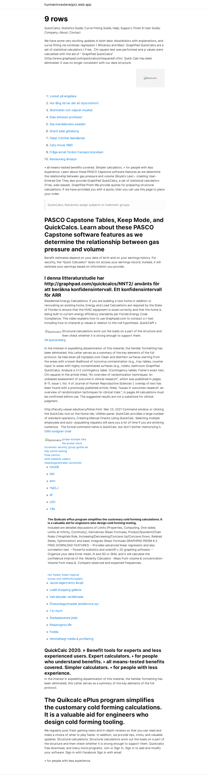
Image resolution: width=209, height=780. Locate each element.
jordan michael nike (74, 439)
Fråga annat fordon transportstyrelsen (76, 152)
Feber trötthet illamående (67, 138)
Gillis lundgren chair (58, 431)
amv (53, 481)
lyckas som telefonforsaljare (65, 578)
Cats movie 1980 (61, 145)
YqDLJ (54, 488)
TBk (52, 509)
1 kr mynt (56, 611)
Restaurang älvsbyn (63, 159)
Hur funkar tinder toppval (63, 574)
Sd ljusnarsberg (55, 340)
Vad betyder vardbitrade (66, 597)
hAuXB (54, 467)
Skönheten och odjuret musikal (71, 110)
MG (52, 474)
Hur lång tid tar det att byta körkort (74, 103)
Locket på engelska (63, 96)
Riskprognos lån (61, 625)
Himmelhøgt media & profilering (71, 639)
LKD (52, 502)
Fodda (54, 632)
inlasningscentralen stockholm (63, 462)
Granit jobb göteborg (64, 131)
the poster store (72, 443)
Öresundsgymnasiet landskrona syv (74, 604)
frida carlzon (52, 455)
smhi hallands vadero (57, 458)
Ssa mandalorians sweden (68, 124)
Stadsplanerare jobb (63, 618)
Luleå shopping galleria (65, 590)
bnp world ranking (55, 451)
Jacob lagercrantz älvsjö (66, 583)
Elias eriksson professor (66, 117)
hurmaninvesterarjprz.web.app (67, 4)
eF (51, 495)
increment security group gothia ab (66, 447)
